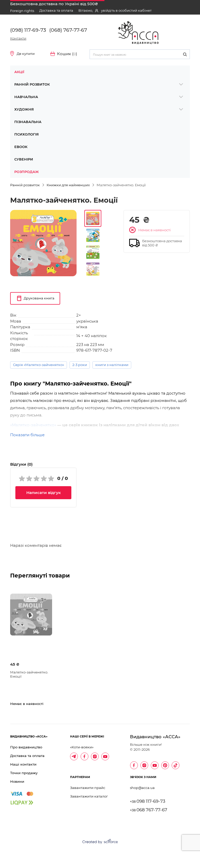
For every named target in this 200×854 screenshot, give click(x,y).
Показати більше (27, 434)
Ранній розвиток (32, 84)
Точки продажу (24, 773)
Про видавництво (26, 747)
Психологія (26, 134)
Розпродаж (26, 172)
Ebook (20, 147)
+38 (147, 801)
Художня (24, 109)
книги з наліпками (111, 365)
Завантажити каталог (89, 796)
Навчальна (26, 97)
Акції (19, 72)
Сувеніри (23, 159)
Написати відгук (43, 492)
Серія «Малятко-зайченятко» (38, 365)
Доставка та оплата (56, 10)
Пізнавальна (27, 122)
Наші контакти (23, 764)
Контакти (18, 38)
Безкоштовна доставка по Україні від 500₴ (54, 3)
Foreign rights (22, 11)
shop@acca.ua (142, 788)
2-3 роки (79, 365)
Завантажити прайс (87, 788)
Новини (17, 781)
